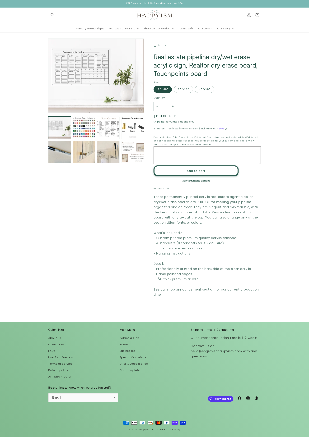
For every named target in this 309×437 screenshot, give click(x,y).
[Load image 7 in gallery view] (108, 152)
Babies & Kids (129, 338)
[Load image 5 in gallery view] (59, 152)
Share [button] (162, 45)
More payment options (196, 180)
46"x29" (204, 89)
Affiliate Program (61, 376)
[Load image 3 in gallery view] (108, 128)
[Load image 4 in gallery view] (133, 128)
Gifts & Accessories (134, 364)
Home (124, 344)
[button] (52, 15)
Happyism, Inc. (147, 429)
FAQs (51, 351)
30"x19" (163, 89)
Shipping (159, 121)
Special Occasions (133, 357)
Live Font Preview (60, 357)
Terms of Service (60, 364)
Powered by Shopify (168, 429)
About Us (54, 338)
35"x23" (183, 89)
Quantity (159, 98)
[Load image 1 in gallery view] (59, 128)
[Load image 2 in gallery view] (84, 128)
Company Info (130, 370)
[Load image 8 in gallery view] (133, 152)
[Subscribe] (113, 397)
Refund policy (58, 370)
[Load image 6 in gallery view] (84, 152)
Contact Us (56, 344)
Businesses (128, 351)
